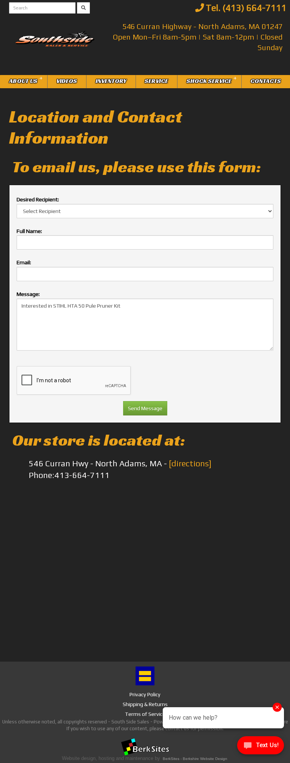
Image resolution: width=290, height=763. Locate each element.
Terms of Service (145, 714)
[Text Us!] (260, 747)
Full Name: (29, 231)
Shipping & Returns (145, 704)
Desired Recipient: (38, 199)
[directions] (190, 463)
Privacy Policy (145, 694)
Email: (24, 262)
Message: (28, 294)
